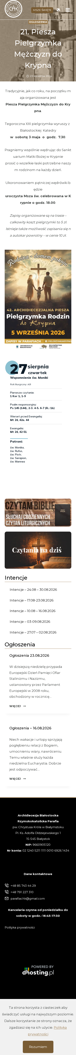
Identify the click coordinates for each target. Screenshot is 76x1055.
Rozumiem (38, 1047)
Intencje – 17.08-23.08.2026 (32, 600)
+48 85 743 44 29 (23, 885)
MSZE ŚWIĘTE (42, 10)
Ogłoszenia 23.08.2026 (29, 655)
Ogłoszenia (38, 21)
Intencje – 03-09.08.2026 (30, 622)
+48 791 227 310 (22, 892)
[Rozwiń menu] (67, 9)
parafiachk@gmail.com (28, 898)
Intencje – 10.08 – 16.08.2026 (33, 611)
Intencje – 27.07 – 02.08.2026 (33, 632)
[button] (38, 300)
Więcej (17, 706)
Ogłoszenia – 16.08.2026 (30, 728)
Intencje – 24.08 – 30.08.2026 (33, 590)
